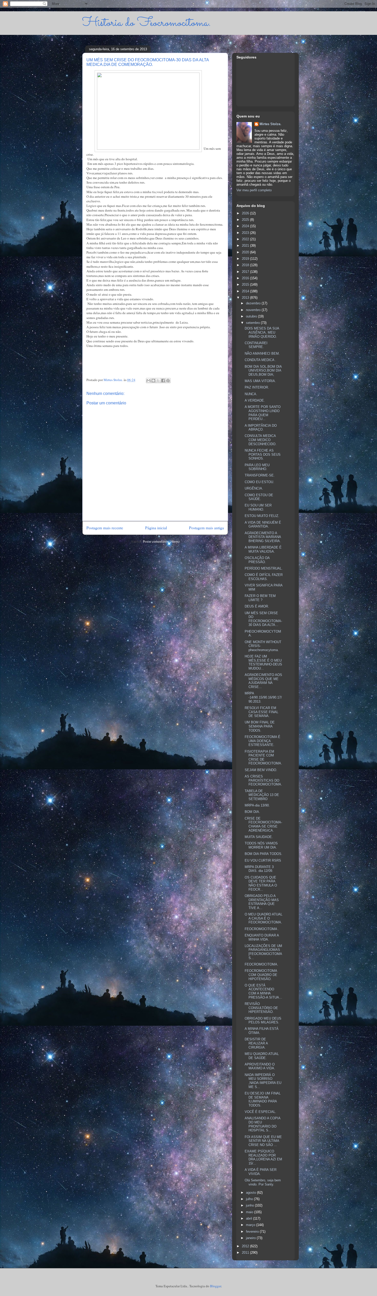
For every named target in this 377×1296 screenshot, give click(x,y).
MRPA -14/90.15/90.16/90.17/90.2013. (263, 697)
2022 (246, 239)
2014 (246, 291)
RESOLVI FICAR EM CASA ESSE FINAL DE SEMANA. (261, 712)
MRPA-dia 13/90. (257, 805)
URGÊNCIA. (254, 488)
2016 (246, 278)
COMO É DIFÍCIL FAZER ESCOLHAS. (264, 577)
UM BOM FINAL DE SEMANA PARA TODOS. (260, 726)
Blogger (215, 1286)
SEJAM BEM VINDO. (261, 770)
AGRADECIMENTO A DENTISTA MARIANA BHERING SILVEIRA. (263, 537)
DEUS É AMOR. (257, 606)
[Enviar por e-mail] (148, 380)
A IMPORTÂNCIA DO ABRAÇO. (261, 428)
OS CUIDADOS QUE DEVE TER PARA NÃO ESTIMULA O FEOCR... (261, 883)
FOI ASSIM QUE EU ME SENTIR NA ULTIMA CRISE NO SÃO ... (263, 1141)
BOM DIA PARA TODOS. (263, 854)
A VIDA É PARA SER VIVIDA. (260, 1172)
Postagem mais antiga (206, 527)
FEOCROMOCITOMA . (262, 929)
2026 (246, 213)
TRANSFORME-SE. (260, 475)
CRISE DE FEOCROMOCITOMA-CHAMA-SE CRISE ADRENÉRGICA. (263, 824)
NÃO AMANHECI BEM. (262, 353)
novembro (254, 310)
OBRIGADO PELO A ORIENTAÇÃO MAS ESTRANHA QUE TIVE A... (262, 902)
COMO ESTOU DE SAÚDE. (259, 497)
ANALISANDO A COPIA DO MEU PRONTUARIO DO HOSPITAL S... (262, 1124)
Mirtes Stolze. (270, 124)
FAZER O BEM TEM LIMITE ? (260, 598)
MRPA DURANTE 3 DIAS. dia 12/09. (259, 869)
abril (249, 1218)
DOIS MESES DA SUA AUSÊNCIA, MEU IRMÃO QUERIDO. (262, 332)
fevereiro (253, 1231)
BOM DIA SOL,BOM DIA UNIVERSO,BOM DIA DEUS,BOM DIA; (263, 370)
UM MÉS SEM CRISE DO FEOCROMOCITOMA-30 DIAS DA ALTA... (263, 619)
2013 (246, 298)
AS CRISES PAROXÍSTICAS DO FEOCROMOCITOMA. (263, 780)
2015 (246, 284)
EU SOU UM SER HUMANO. (258, 507)
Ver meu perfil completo (254, 190)
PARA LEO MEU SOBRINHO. (257, 467)
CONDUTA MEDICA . (260, 360)
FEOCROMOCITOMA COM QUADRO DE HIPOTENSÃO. (261, 975)
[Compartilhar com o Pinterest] (168, 380)
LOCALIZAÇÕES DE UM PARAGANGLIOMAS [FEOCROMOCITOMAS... (263, 952)
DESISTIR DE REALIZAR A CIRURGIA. (256, 1043)
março (251, 1225)
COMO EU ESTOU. (259, 482)
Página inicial (156, 527)
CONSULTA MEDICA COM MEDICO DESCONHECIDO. (260, 440)
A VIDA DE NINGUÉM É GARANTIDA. (263, 525)
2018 (246, 265)
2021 (246, 245)
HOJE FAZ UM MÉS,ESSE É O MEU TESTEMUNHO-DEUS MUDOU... (263, 662)
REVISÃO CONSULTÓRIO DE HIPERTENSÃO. (261, 1008)
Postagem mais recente (104, 527)
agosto (251, 1192)
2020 (246, 252)
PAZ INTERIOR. (257, 387)
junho (250, 1205)
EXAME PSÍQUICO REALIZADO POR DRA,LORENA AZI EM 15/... (263, 1157)
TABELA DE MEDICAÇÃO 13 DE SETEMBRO (262, 795)
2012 (246, 1246)
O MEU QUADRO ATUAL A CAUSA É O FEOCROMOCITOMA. (263, 918)
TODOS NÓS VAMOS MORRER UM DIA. (261, 845)
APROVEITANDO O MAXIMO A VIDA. (260, 1066)
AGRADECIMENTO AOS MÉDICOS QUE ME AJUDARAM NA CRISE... (263, 681)
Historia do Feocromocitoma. (146, 23)
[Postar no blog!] (153, 380)
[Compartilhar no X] (158, 380)
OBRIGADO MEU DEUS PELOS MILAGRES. (263, 1020)
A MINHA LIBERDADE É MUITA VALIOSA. (263, 549)
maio (250, 1212)
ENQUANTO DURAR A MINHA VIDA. (262, 937)
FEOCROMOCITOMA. (261, 964)
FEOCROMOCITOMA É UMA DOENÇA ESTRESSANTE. (262, 741)
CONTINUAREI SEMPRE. (256, 345)
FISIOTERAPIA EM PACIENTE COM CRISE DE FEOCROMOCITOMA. (263, 757)
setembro (253, 323)
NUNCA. (251, 394)
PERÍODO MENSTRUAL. (264, 568)
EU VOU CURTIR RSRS (263, 860)
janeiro (251, 1238)
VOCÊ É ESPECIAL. (260, 1112)
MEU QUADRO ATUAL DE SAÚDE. (262, 1056)
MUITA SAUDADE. (259, 837)
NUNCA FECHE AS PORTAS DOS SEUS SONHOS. (263, 454)
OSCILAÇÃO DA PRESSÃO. (257, 560)
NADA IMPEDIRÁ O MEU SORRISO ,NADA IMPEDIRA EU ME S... (263, 1081)
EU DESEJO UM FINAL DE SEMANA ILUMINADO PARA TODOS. (263, 1099)
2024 (246, 226)
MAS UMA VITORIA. (260, 381)
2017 (246, 272)
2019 (246, 259)
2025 (246, 220)
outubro (252, 316)
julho (250, 1199)
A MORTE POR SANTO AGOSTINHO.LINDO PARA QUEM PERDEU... (263, 413)
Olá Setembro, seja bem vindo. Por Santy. (263, 1182)
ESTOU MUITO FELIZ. (262, 516)
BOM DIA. (252, 812)
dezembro (254, 303)
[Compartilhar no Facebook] (163, 380)
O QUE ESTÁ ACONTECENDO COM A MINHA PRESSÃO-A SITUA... (263, 991)
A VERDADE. (255, 400)
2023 (246, 233)
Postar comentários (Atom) (161, 541)
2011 (246, 1252)
